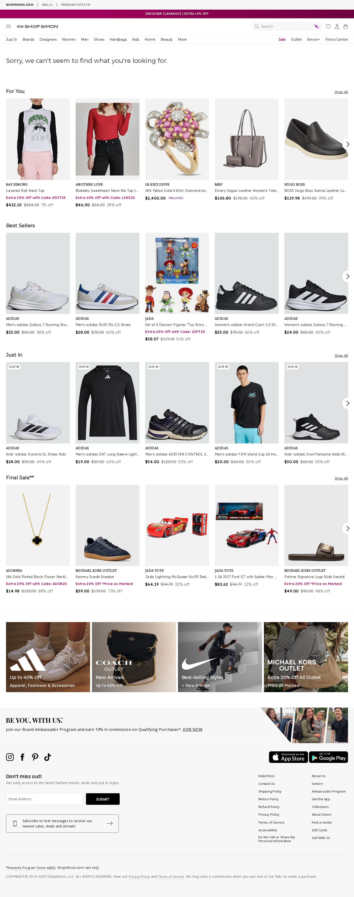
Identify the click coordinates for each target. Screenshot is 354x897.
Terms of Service (271, 822)
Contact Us (266, 783)
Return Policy (268, 799)
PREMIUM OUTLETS (76, 4)
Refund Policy (269, 807)
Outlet (296, 39)
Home (149, 39)
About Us (319, 776)
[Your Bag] (345, 27)
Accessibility (267, 830)
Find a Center (336, 39)
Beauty (167, 39)
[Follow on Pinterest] (35, 759)
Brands (28, 39)
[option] (38, 153)
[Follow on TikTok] (48, 759)
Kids (135, 39)
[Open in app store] (289, 761)
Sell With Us (321, 838)
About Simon (321, 814)
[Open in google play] (328, 761)
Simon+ (313, 39)
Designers (48, 39)
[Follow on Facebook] (23, 759)
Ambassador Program (329, 791)
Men (85, 39)
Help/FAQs (266, 776)
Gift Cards (320, 830)
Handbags (118, 39)
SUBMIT (103, 799)
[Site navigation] (8, 27)
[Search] (287, 26)
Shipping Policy (270, 791)
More (182, 39)
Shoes (99, 39)
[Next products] (348, 144)
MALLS (47, 4)
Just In (11, 39)
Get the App (321, 799)
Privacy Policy (269, 814)
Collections (320, 807)
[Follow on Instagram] (10, 759)
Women (69, 39)
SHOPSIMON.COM (19, 4)
